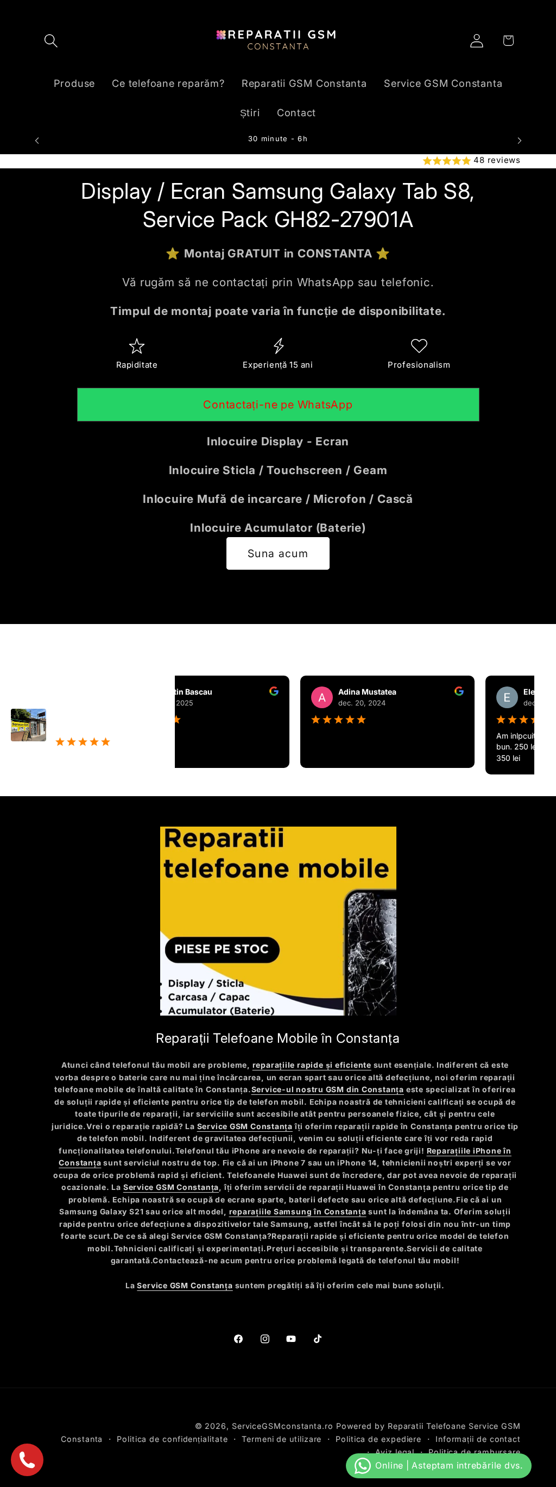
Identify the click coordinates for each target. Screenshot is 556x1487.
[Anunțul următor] (520, 140)
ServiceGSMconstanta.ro (282, 1426)
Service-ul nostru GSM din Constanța (327, 1089)
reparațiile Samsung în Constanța (298, 1211)
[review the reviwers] (254, 692)
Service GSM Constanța (245, 1126)
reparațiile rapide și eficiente (311, 1065)
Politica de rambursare (474, 1452)
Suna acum (278, 553)
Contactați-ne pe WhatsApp (278, 404)
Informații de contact (478, 1439)
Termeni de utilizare (281, 1439)
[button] (50, 40)
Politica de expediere (378, 1439)
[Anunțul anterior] (37, 140)
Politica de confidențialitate (172, 1439)
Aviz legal (394, 1452)
